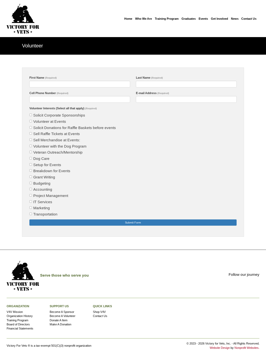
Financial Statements (20, 328)
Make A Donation (60, 324)
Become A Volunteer (62, 316)
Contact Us (248, 18)
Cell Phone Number (48, 93)
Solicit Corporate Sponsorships (59, 115)
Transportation (45, 214)
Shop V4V (99, 311)
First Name (43, 77)
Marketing (41, 208)
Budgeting (41, 183)
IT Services (42, 202)
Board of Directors (18, 324)
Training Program (167, 18)
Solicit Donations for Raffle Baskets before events (74, 128)
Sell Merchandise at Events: (56, 140)
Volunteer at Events (49, 121)
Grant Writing (44, 177)
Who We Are (143, 18)
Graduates (188, 18)
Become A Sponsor (62, 311)
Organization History (20, 316)
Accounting (42, 189)
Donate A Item (59, 320)
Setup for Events (47, 165)
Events (203, 18)
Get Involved (219, 18)
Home (128, 18)
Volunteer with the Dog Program (59, 146)
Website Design (220, 347)
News (235, 18)
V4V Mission (15, 311)
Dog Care (41, 159)
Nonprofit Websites (246, 347)
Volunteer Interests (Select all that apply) (63, 108)
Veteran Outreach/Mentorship (58, 152)
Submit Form (133, 222)
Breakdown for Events (51, 171)
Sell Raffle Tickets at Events (56, 134)
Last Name (149, 77)
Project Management (50, 196)
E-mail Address (152, 93)
